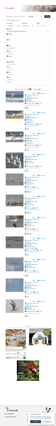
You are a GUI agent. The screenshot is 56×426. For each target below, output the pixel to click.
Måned (38, 23)
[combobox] (42, 25)
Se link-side (42, 93)
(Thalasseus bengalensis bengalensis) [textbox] (16, 31)
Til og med (24, 23)
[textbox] (43, 26)
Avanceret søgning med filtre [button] (13, 20)
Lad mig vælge (47, 417)
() (31, 98)
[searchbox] (28, 48)
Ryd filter (9, 82)
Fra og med (9, 23)
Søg (48, 16)
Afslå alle (47, 421)
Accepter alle (35, 421)
